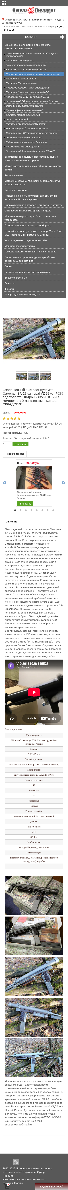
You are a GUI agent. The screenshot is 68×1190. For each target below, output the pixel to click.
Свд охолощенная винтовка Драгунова (26, 141)
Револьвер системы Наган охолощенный (28, 87)
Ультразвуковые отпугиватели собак (26, 240)
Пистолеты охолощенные (20, 60)
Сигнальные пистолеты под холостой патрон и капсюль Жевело (32, 54)
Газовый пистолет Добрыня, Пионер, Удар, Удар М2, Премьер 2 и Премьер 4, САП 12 (33, 232)
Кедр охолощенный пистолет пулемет (27, 128)
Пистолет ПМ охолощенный (21, 83)
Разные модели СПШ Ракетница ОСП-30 (27, 96)
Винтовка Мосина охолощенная (23, 114)
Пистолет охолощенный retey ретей (26, 123)
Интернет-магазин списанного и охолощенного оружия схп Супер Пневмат (27, 1171)
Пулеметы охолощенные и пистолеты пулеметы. (33, 73)
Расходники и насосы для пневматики (27, 272)
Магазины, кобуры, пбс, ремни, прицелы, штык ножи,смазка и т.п (32, 182)
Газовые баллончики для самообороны (28, 225)
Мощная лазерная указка (20, 246)
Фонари (9, 289)
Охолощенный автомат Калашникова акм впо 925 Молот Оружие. (34, 495)
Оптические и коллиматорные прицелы (28, 210)
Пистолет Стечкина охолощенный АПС (27, 92)
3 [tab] (26, 510)
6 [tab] (42, 510)
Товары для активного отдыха (22, 294)
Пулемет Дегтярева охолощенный (24, 110)
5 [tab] (37, 510)
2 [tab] (20, 510)
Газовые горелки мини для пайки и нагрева (30, 251)
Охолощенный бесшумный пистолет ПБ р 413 (30, 151)
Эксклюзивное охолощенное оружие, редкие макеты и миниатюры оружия (31, 158)
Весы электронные (16, 277)
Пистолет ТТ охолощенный (21, 78)
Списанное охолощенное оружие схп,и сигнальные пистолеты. (28, 46)
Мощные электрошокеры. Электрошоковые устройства (30, 217)
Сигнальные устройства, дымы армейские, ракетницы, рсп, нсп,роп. (30, 258)
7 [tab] (48, 510)
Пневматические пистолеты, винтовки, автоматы (33, 205)
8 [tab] (53, 510)
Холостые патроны (16, 190)
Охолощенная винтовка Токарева (24, 137)
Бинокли (10, 283)
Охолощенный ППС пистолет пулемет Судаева (31, 132)
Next (63, 483)
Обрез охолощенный (17, 119)
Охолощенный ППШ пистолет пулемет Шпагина (32, 101)
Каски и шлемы (14, 175)
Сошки (8, 266)
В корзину (20, 444)
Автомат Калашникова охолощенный (26, 64)
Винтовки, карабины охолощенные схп (26, 69)
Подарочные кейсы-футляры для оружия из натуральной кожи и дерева (31, 197)
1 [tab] (15, 510)
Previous (5, 483)
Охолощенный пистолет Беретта (24, 105)
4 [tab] (31, 510)
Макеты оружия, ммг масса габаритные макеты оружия (33, 167)
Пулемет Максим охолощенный (23, 146)
